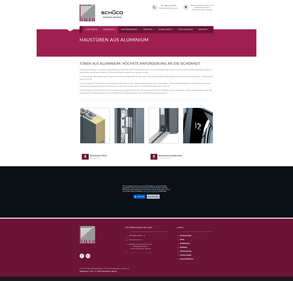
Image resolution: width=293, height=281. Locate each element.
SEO (92, 271)
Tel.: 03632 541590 (168, 6)
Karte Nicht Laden (153, 196)
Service (147, 29)
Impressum (125, 268)
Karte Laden (140, 196)
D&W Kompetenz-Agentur (107, 271)
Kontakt (203, 29)
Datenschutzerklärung (94, 268)
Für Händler (185, 29)
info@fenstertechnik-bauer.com (168, 8)
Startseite (91, 29)
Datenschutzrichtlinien (150, 191)
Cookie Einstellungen (112, 268)
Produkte (109, 29)
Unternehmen (129, 29)
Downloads (165, 29)
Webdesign (84, 271)
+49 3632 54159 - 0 (137, 235)
